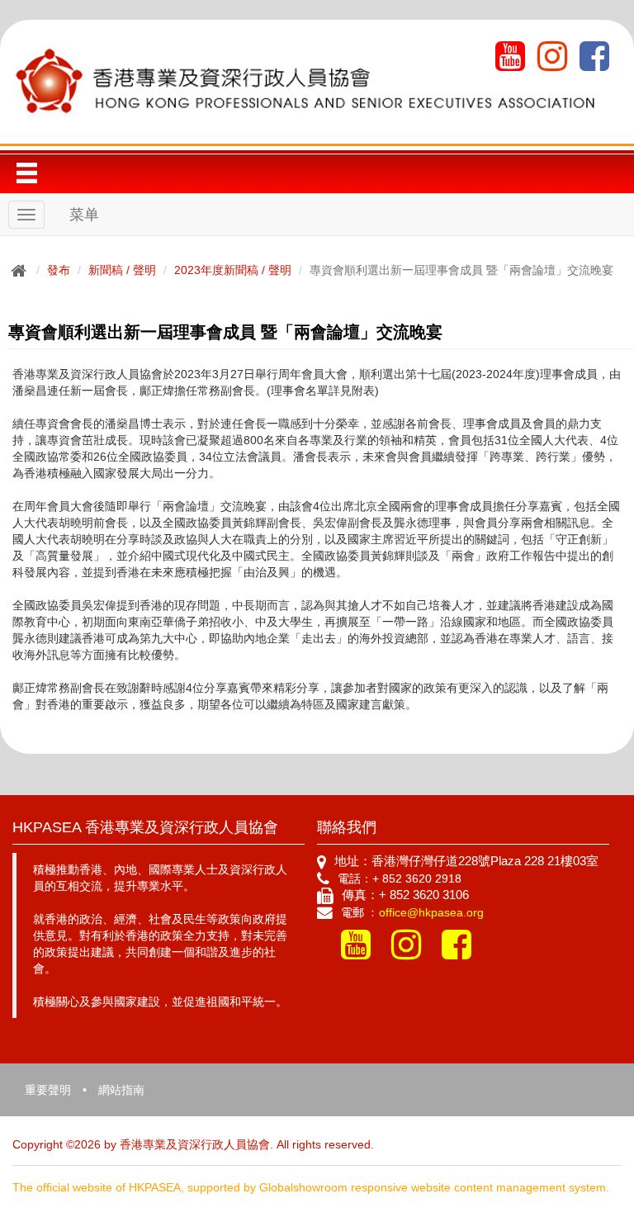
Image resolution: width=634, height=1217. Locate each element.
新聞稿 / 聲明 (122, 270)
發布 (58, 270)
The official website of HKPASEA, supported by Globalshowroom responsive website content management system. (310, 1187)
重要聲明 (48, 1089)
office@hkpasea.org (431, 912)
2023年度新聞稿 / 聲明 (232, 270)
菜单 (84, 214)
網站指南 (121, 1089)
